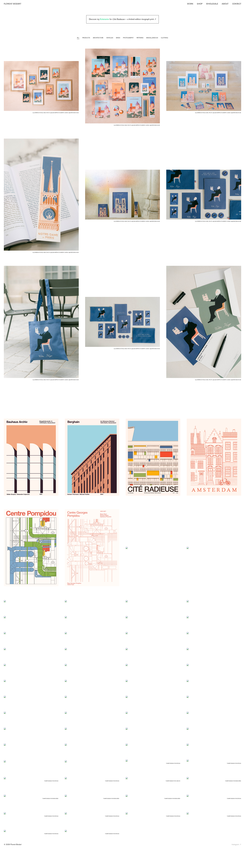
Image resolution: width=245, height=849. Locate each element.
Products (86, 38)
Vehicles (109, 38)
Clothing (164, 38)
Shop (199, 4)
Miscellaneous (152, 38)
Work (190, 4)
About (225, 4)
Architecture (98, 38)
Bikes (118, 38)
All (78, 38)
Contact (236, 4)
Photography (128, 38)
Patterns (140, 38)
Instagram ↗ (236, 844)
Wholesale (212, 4)
